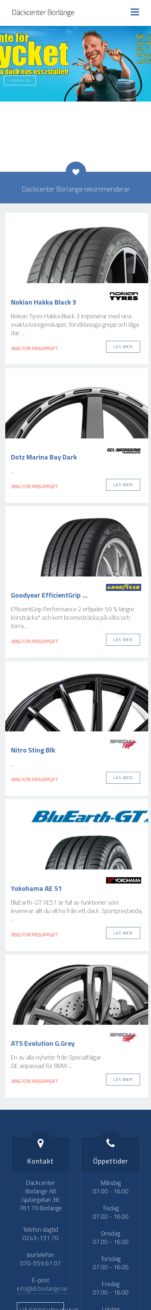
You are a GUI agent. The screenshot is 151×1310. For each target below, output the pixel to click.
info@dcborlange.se (42, 1288)
